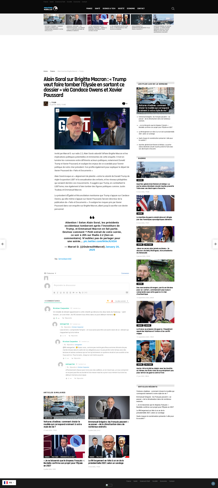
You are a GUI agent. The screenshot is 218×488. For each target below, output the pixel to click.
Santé (51, 2)
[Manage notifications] (213, 483)
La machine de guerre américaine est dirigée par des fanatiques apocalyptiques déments (154, 218)
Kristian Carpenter (77, 327)
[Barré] (64, 292)
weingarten (78, 344)
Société (69, 2)
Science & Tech (60, 2)
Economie (77, 2)
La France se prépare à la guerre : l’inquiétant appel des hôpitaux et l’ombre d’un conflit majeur (154, 331)
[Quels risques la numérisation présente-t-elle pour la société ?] (141, 19)
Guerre (140, 180)
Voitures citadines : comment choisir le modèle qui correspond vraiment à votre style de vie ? (54, 29)
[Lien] (79, 292)
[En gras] (54, 292)
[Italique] (57, 292)
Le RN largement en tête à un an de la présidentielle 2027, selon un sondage (119, 28)
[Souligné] (60, 292)
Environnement (94, 418)
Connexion (125, 273)
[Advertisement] (109, 53)
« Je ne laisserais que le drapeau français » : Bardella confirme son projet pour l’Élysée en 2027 (97, 29)
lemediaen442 (65, 259)
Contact (84, 2)
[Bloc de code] (76, 292)
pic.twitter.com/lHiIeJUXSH (100, 241)
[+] (86, 292)
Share (57, 110)
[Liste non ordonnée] (70, 292)
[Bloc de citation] (73, 292)
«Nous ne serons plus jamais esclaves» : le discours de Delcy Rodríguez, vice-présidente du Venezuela (154, 250)
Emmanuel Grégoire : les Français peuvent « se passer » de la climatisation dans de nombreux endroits (76, 29)
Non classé (48, 418)
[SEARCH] (173, 8)
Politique (55, 457)
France (46, 2)
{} (83, 292)
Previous (45, 24)
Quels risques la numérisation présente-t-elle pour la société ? (141, 28)
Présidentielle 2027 (68, 457)
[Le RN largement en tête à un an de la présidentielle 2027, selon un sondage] (119, 19)
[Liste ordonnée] (67, 292)
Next (173, 24)
